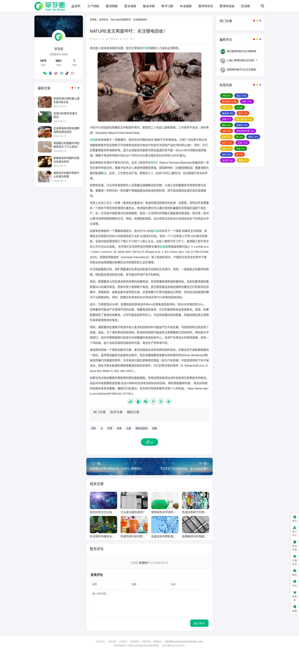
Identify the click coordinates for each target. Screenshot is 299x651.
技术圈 (150, 6)
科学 (227, 142)
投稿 (247, 6)
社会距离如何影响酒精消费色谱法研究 (66, 129)
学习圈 (169, 6)
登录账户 (144, 562)
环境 (145, 48)
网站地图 (134, 641)
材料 (153, 162)
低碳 (92, 140)
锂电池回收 (141, 428)
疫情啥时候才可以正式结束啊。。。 (245, 69)
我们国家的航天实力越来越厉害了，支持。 (250, 51)
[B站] (72, 73)
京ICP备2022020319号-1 (174, 645)
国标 (226, 125)
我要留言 (157, 641)
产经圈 (95, 6)
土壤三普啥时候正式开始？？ (242, 60)
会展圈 (187, 6)
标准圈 (132, 6)
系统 (242, 142)
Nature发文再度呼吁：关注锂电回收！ (130, 19)
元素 (156, 231)
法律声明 (146, 641)
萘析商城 (228, 6)
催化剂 (227, 113)
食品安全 (229, 101)
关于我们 (100, 641)
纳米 (242, 113)
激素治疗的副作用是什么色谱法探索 (66, 174)
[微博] (55, 73)
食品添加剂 (244, 119)
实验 (226, 136)
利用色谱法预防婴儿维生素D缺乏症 (66, 100)
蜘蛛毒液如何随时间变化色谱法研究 (66, 159)
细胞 (242, 160)
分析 (226, 130)
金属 (162, 246)
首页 (77, 6)
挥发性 (227, 160)
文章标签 (112, 641)
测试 (253, 136)
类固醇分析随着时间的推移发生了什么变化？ (66, 144)
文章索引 (123, 641)
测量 (226, 148)
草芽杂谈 (207, 6)
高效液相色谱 (245, 130)
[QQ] (50, 73)
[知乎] (61, 73)
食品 (241, 95)
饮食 (240, 148)
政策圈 (113, 6)
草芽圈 (93, 19)
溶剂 (226, 154)
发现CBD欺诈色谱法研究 (65, 115)
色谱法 (241, 125)
